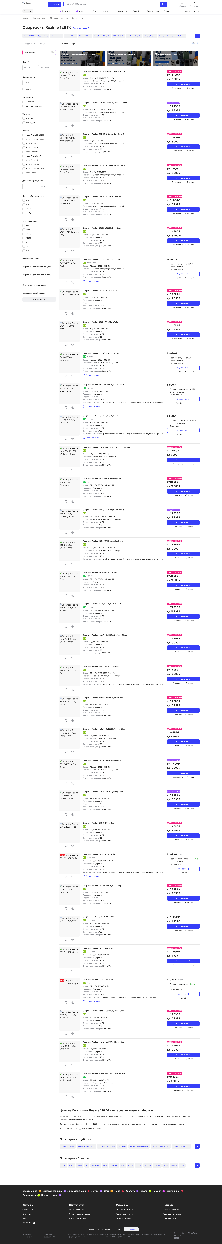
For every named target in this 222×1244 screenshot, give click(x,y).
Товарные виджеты (171, 1209)
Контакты (26, 1214)
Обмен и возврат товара (79, 1214)
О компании (27, 1209)
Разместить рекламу (125, 1214)
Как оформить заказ (77, 1218)
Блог (24, 1218)
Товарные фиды (169, 1218)
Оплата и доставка (77, 1209)
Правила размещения (125, 1218)
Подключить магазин (125, 1209)
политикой (116, 1229)
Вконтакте (26, 1223)
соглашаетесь (104, 1229)
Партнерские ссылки (172, 1214)
